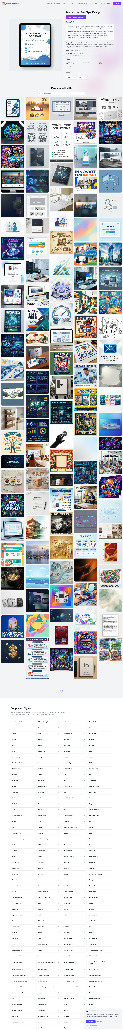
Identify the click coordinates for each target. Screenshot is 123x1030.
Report (81, 53)
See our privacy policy (92, 1025)
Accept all (90, 1021)
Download (83, 77)
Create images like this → (76, 17)
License (68, 72)
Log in (109, 4)
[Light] (104, 4)
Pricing (96, 4)
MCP (90, 4)
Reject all (99, 1021)
